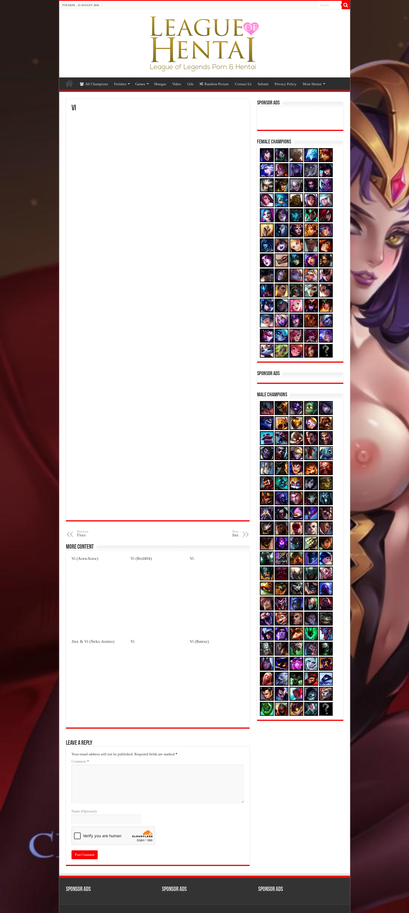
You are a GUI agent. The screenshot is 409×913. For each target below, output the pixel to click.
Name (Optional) (84, 811)
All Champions (96, 84)
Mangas (160, 84)
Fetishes (120, 84)
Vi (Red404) (141, 558)
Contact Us (243, 84)
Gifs (190, 84)
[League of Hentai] (204, 42)
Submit (263, 84)
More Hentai (312, 84)
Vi (192, 558)
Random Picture (216, 84)
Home (69, 83)
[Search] (346, 5)
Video (176, 84)
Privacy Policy (286, 84)
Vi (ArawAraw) (85, 558)
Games (140, 84)
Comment (80, 761)
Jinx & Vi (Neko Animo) (93, 641)
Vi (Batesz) (199, 641)
